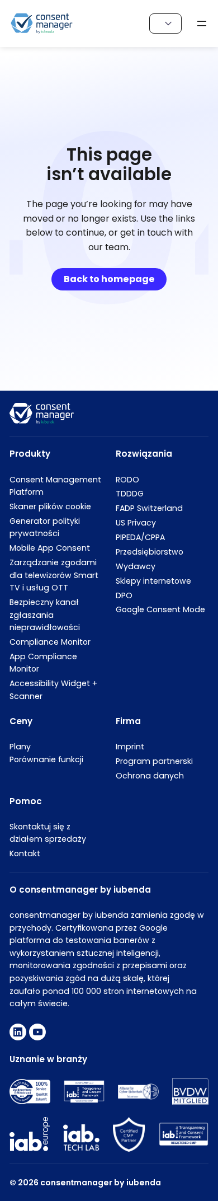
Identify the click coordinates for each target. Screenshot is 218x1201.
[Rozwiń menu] (201, 23)
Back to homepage (109, 279)
